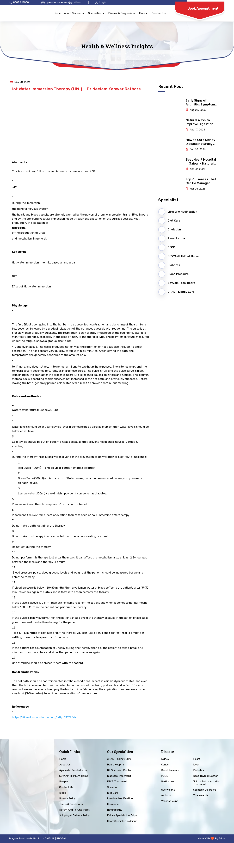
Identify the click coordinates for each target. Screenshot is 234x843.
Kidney (165, 759)
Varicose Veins (169, 801)
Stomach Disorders (204, 790)
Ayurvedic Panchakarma (73, 770)
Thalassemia (200, 795)
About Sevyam (72, 13)
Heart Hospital (115, 764)
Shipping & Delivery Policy (74, 815)
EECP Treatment (117, 781)
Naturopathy (114, 810)
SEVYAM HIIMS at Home (73, 776)
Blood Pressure (170, 770)
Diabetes (198, 770)
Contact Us (159, 13)
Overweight (168, 790)
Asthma (166, 795)
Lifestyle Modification (120, 798)
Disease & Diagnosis (120, 13)
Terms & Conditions (71, 804)
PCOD (164, 776)
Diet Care (112, 793)
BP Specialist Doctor (119, 770)
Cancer (165, 764)
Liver (196, 764)
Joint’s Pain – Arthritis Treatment (206, 783)
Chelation (112, 787)
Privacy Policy (67, 798)
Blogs (62, 793)
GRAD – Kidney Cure (119, 759)
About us (65, 764)
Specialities (94, 13)
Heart (196, 759)
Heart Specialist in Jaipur (122, 821)
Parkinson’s (168, 781)
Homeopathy (115, 804)
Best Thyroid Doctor (205, 776)
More (142, 13)
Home (57, 13)
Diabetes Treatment (119, 776)
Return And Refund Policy (74, 810)
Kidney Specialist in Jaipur (122, 815)
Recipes (64, 781)
